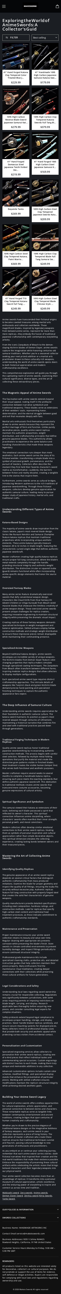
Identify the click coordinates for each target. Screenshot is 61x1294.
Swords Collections (14, 1217)
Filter (14, 37)
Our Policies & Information (18, 1209)
